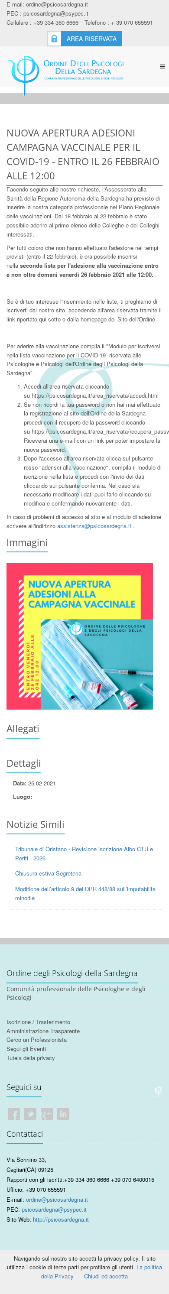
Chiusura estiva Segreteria (48, 873)
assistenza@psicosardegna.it (94, 526)
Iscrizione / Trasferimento (38, 1022)
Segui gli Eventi (26, 1048)
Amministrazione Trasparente (43, 1031)
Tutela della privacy (30, 1058)
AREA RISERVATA (92, 38)
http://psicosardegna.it (61, 1219)
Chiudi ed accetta (106, 1276)
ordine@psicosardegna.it (57, 1199)
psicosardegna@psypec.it (54, 1209)
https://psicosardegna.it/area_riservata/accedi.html (95, 395)
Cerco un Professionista (36, 1039)
